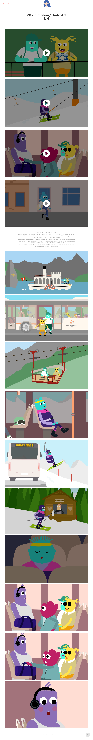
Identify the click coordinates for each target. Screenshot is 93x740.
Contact (17, 4)
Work (4, 4)
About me (10, 4)
